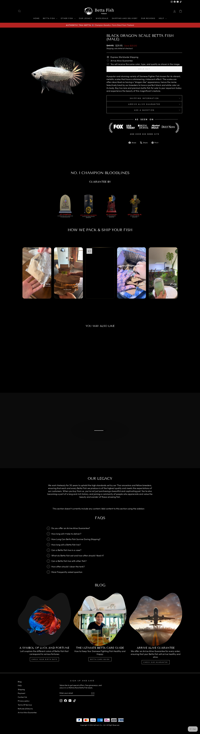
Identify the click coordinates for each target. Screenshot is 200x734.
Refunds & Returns (25, 709)
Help (162, 18)
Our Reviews (148, 18)
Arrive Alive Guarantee (144, 104)
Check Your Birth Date (44, 659)
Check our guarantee (155, 662)
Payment (21, 693)
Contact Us (22, 697)
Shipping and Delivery (125, 18)
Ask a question (144, 110)
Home (36, 18)
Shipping (110, 48)
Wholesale (102, 18)
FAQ (19, 685)
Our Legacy (85, 18)
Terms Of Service (25, 705)
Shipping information (144, 98)
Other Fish (67, 18)
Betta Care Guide (100, 659)
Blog (20, 682)
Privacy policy (23, 701)
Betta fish (49, 18)
